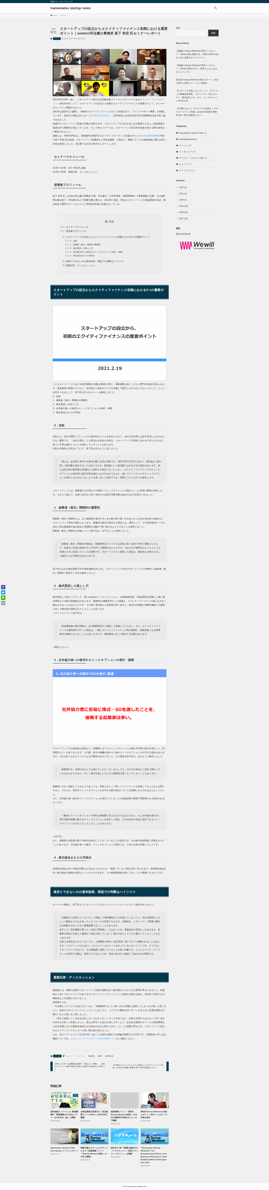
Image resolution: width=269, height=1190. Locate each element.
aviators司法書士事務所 (148, 136)
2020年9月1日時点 (99, 115)
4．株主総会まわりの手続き (82, 255)
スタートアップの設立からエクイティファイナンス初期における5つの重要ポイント (108, 237)
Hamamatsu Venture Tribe (193, 133)
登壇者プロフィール (76, 231)
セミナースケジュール (77, 227)
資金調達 (91, 1056)
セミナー (69, 1056)
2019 (183, 206)
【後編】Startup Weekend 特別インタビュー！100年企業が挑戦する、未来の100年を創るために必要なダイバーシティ (197, 54)
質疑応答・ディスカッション (80, 265)
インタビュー (187, 151)
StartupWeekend (188, 139)
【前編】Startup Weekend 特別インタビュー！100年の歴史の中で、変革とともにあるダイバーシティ (196, 68)
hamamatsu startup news (70, 8)
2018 (183, 212)
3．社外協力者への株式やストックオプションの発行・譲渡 (96, 252)
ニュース (185, 164)
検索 (178, 28)
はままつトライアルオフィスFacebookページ (93, 1038)
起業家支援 (109, 1056)
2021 (183, 193)
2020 (183, 200)
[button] (215, 8)
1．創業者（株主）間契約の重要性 (85, 244)
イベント (57, 38)
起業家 (99, 1056)
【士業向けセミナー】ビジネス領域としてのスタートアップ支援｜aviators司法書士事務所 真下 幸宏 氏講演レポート (197, 111)
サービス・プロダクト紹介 (193, 158)
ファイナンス (80, 1056)
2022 (183, 187)
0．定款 (73, 241)
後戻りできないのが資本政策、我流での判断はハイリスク (95, 261)
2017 (183, 218)
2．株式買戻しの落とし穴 (81, 248)
